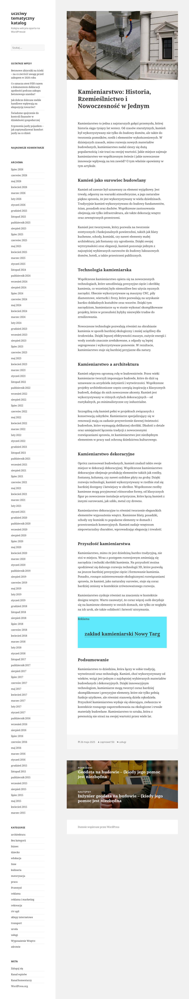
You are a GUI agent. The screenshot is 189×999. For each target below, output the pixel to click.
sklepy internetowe (22, 917)
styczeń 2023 (18, 376)
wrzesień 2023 (19, 334)
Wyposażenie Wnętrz (23, 940)
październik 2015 (20, 777)
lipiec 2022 (17, 405)
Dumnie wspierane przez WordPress (98, 827)
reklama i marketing (22, 899)
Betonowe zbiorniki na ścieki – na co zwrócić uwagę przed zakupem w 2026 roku (27, 74)
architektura (18, 834)
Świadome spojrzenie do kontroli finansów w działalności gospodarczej (25, 116)
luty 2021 (16, 505)
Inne (13, 864)
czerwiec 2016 (19, 742)
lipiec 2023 (17, 346)
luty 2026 (16, 199)
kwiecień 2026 (19, 187)
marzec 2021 (18, 500)
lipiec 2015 (17, 795)
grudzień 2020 (19, 517)
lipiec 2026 (17, 169)
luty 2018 (16, 647)
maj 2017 (16, 688)
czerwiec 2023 (19, 352)
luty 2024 (16, 322)
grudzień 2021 (19, 446)
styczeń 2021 (18, 511)
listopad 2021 (18, 452)
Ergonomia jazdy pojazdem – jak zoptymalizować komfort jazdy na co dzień (27, 129)
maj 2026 (16, 181)
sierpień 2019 (18, 576)
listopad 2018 (18, 612)
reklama (16, 893)
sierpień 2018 (18, 618)
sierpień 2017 (18, 671)
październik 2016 (20, 718)
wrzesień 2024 (19, 281)
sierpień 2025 (18, 228)
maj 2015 (16, 801)
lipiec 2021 (17, 476)
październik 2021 (20, 458)
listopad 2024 (18, 269)
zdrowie (15, 946)
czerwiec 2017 (19, 683)
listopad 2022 (18, 382)
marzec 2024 (18, 317)
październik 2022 (20, 387)
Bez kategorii (18, 840)
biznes (14, 846)
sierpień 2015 (18, 789)
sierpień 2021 (18, 470)
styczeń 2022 (18, 441)
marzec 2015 (18, 812)
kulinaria (16, 870)
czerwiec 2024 (19, 299)
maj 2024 (16, 305)
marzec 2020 (18, 559)
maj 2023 (16, 358)
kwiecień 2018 (19, 635)
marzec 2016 (18, 753)
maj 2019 (16, 588)
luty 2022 (16, 435)
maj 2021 (16, 488)
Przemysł (16, 887)
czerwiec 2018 (19, 629)
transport (16, 923)
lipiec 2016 (17, 736)
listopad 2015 (18, 771)
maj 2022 (16, 417)
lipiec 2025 (17, 234)
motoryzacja (18, 876)
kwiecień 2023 (19, 364)
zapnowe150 (107, 742)
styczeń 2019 (18, 600)
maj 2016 (16, 747)
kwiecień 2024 (19, 311)
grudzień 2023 (19, 328)
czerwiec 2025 (19, 240)
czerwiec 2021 (19, 482)
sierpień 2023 (18, 340)
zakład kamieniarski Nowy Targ (122, 634)
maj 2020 (16, 547)
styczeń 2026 (18, 204)
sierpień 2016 (18, 730)
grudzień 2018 (19, 606)
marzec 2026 (18, 193)
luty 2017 (16, 706)
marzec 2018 (18, 641)
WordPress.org (19, 986)
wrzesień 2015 (19, 783)
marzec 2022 (18, 429)
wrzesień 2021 (19, 464)
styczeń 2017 (18, 712)
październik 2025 (20, 222)
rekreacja (16, 905)
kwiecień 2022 (19, 423)
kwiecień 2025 (19, 252)
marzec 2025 (18, 258)
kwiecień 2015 (19, 806)
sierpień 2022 (18, 399)
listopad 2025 (18, 216)
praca (14, 881)
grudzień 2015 (19, 765)
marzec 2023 (18, 370)
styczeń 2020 (18, 564)
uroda (14, 929)
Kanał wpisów (19, 974)
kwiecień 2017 (19, 694)
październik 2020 (20, 523)
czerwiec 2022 (19, 411)
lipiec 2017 (17, 677)
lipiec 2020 (17, 541)
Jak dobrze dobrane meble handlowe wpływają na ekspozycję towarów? (26, 103)
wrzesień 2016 (19, 724)
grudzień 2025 (19, 210)
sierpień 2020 (18, 535)
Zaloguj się (17, 968)
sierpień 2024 (18, 287)
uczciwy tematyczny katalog (22, 18)
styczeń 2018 (18, 653)
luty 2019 (16, 594)
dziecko (15, 852)
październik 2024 (20, 275)
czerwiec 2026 (19, 175)
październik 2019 (20, 570)
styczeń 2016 (18, 759)
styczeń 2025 (18, 263)
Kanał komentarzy (21, 980)
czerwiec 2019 (19, 582)
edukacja (16, 858)
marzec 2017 (18, 700)
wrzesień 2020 (19, 529)
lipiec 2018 (17, 624)
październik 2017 (20, 665)
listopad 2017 (18, 659)
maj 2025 (16, 246)
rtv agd (15, 911)
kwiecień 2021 (19, 494)
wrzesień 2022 (19, 393)
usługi (14, 935)
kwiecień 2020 (19, 553)
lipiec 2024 (17, 293)
